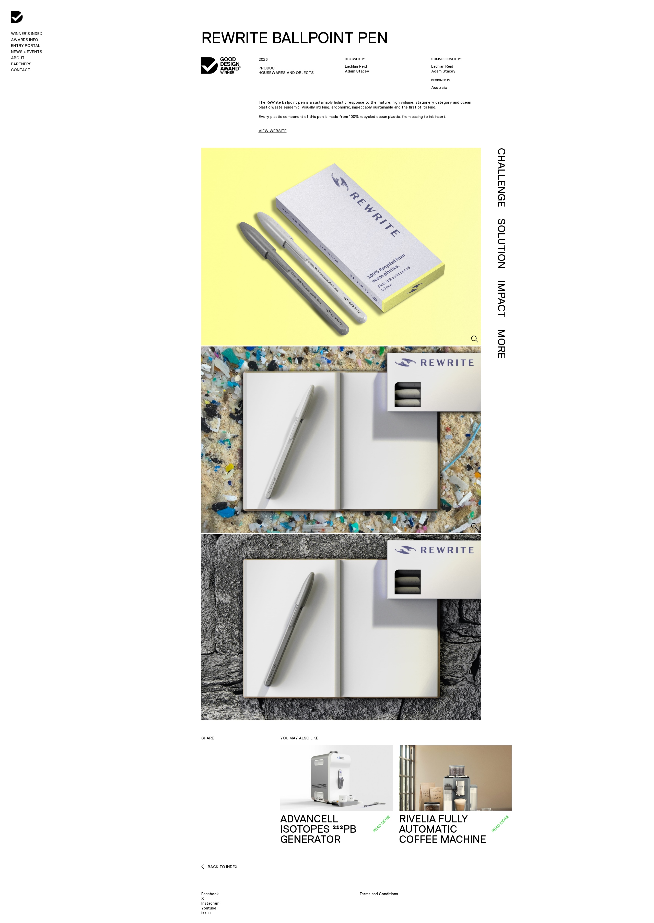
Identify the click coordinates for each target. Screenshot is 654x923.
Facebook (210, 894)
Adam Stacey (357, 71)
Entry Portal (25, 45)
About (18, 58)
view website (273, 131)
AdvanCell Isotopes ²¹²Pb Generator (318, 829)
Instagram (210, 903)
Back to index (222, 867)
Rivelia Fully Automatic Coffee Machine (442, 829)
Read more (381, 823)
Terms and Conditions (378, 894)
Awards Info (24, 40)
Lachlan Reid (356, 66)
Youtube (208, 908)
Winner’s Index (26, 33)
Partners (21, 64)
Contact (20, 70)
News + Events (26, 52)
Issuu (206, 913)
